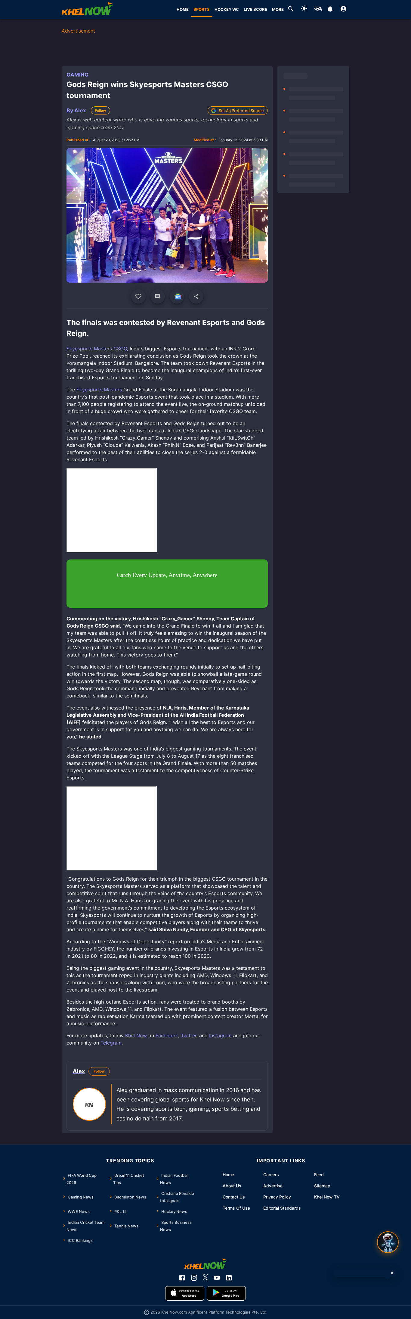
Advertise (273, 1185)
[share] (196, 296)
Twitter (188, 1035)
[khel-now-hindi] (318, 9)
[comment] (157, 296)
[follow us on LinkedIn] (229, 1277)
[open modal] (388, 1242)
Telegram (111, 1043)
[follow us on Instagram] (194, 1277)
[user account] (343, 9)
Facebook (167, 1035)
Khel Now (136, 1035)
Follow (100, 110)
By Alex (76, 110)
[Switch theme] (304, 9)
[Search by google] (290, 10)
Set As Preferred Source (241, 110)
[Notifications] (330, 9)
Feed (319, 1174)
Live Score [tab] (255, 9)
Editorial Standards (282, 1208)
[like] (138, 296)
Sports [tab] (201, 9)
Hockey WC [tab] (227, 9)
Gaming (77, 75)
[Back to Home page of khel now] (87, 9)
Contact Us (234, 1196)
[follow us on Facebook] (182, 1277)
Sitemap (322, 1185)
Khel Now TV (327, 1196)
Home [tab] (183, 9)
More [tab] (278, 9)
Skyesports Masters (99, 390)
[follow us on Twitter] (205, 1277)
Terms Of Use (236, 1208)
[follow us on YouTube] (217, 1277)
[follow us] (177, 296)
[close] (392, 1273)
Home (228, 1174)
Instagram (220, 1035)
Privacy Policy (277, 1196)
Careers (271, 1174)
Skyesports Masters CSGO (96, 349)
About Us (232, 1185)
